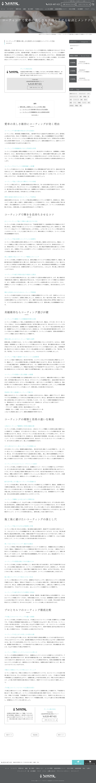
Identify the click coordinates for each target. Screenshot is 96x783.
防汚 (89, 102)
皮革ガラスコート (73, 93)
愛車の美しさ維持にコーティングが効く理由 (33, 107)
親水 (81, 105)
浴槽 (71, 48)
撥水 (81, 99)
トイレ (74, 102)
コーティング (76, 99)
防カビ (85, 99)
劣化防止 (71, 105)
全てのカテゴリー (74, 45)
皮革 (81, 96)
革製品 (76, 105)
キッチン (84, 102)
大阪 (71, 99)
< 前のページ (9, 735)
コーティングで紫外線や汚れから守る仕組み (35, 109)
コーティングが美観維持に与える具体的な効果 (35, 112)
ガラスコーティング (74, 96)
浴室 (71, 102)
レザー (88, 93)
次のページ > (61, 735)
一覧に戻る (35, 735)
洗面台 (79, 102)
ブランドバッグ (82, 93)
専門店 (84, 96)
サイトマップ (75, 771)
